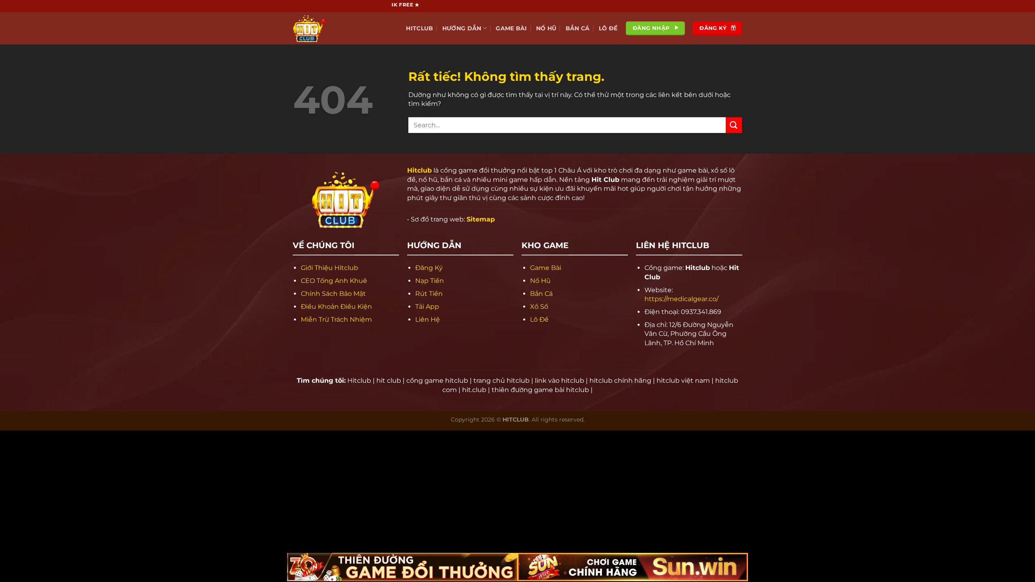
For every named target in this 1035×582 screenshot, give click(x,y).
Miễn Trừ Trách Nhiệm (336, 319)
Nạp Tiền (429, 281)
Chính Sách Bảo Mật (333, 293)
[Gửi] (734, 125)
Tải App (427, 306)
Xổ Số (539, 306)
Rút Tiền (429, 293)
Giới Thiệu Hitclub (329, 268)
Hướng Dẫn (462, 28)
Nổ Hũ (546, 28)
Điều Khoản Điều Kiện (336, 306)
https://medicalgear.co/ (681, 299)
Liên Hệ (427, 319)
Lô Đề (608, 28)
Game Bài (511, 28)
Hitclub (419, 28)
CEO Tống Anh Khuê (334, 281)
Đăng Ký (429, 268)
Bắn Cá (578, 28)
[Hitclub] (333, 28)
